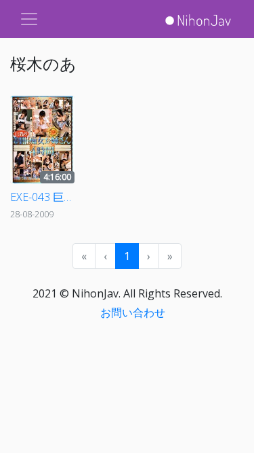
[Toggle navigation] (29, 19)
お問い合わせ (132, 312)
